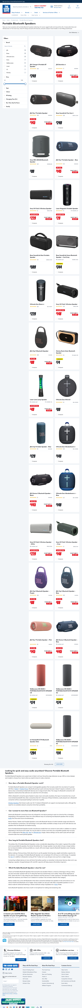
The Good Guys (46, 970)
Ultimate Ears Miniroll (63, 399)
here (24, 1)
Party (56, 884)
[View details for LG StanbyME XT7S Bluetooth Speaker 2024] (41, 725)
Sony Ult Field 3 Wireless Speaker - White (40, 543)
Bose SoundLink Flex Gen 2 (64, 113)
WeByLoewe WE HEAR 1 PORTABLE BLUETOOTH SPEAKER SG (67, 741)
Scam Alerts (64, 983)
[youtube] (12, 969)
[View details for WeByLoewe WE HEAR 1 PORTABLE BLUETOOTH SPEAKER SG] (67, 725)
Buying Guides (26, 981)
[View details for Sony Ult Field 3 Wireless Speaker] (41, 194)
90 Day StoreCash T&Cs (68, 941)
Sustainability (45, 981)
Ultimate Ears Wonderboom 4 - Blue (66, 494)
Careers (44, 972)
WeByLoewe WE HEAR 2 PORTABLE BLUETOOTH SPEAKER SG (67, 691)
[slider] (4, 84)
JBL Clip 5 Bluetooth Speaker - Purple (39, 592)
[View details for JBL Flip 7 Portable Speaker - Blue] (67, 145)
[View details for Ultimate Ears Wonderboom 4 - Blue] (67, 478)
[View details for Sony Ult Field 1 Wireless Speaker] (67, 289)
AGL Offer (44, 979)
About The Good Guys (48, 965)
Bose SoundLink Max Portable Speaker (39, 256)
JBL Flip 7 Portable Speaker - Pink (41, 640)
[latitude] (37, 1007)
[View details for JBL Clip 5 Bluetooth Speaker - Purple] (41, 576)
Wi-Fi (12, 857)
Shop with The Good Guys (30, 965)
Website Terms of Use (7, 993)
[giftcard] (41, 1007)
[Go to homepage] (6, 9)
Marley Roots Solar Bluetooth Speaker (65, 352)
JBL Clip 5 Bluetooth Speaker (39, 351)
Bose (24, 832)
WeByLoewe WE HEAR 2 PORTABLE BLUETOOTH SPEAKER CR (41, 691)
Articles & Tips (26, 983)
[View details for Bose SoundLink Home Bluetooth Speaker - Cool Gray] (67, 240)
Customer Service (66, 965)
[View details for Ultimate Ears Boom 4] (41, 289)
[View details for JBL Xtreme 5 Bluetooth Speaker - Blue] (67, 625)
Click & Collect (65, 974)
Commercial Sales (66, 985)
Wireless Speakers (13, 803)
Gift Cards (25, 979)
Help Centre (64, 970)
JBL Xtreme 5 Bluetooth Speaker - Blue (67, 641)
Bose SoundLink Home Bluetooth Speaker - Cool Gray (66, 256)
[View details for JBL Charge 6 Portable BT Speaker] (41, 50)
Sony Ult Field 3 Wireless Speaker (40, 208)
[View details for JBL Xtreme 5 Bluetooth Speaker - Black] (41, 478)
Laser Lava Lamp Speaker (38, 399)
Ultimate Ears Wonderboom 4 (65, 447)
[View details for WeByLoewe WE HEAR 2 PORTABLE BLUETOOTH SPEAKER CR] (41, 674)
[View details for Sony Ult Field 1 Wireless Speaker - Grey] (67, 527)
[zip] (23, 1007)
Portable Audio (14, 20)
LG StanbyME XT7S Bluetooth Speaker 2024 (39, 741)
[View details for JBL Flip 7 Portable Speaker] (41, 98)
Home (4, 20)
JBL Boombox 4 (61, 64)
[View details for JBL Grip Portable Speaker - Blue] (41, 432)
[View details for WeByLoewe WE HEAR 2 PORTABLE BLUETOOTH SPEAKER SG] (67, 674)
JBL (27, 832)
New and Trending (47, 974)
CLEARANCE (15, 15)
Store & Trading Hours (28, 970)
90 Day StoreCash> (28, 974)
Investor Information (47, 983)
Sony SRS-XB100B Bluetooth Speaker (39, 161)
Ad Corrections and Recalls (68, 981)
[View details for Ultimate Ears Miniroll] (67, 385)
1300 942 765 (38, 7)
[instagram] (6, 969)
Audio (8, 20)
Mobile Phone (24, 789)
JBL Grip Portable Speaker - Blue (40, 447)
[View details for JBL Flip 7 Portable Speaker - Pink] (41, 625)
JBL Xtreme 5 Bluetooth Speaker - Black (40, 494)
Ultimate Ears (37, 832)
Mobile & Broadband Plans (30, 972)
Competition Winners (66, 979)
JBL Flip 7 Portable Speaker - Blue (67, 160)
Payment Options (27, 976)
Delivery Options (65, 972)
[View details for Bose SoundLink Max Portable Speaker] (41, 240)
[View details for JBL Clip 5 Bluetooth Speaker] (41, 336)
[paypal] (28, 1007)
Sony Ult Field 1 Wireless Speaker (66, 304)
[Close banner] (24, 999)
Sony (30, 832)
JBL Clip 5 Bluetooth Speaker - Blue (66, 592)
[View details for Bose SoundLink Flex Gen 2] (67, 98)
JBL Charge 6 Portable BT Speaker (38, 65)
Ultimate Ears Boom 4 (37, 304)
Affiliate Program (46, 985)
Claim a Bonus (65, 976)
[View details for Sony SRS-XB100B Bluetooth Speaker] (41, 145)
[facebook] (3, 969)
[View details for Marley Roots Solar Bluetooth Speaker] (67, 336)
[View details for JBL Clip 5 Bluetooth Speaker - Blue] (67, 576)
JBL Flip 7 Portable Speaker (38, 113)
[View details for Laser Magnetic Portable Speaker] (67, 194)
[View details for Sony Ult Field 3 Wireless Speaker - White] (41, 527)
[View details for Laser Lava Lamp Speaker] (41, 385)
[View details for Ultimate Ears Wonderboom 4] (67, 432)
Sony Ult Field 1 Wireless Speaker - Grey (66, 543)
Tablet (16, 789)
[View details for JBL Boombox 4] (67, 50)
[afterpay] (33, 1007)
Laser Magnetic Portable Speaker (67, 208)
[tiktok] (9, 969)
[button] (15, 920)
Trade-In (44, 976)
